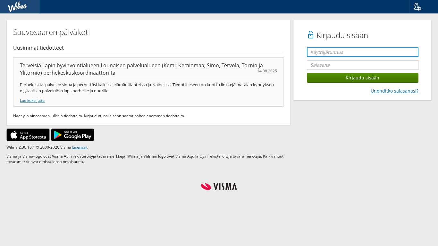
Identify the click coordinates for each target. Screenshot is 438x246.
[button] (421, 6)
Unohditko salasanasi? (394, 91)
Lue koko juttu (32, 100)
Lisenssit (80, 147)
